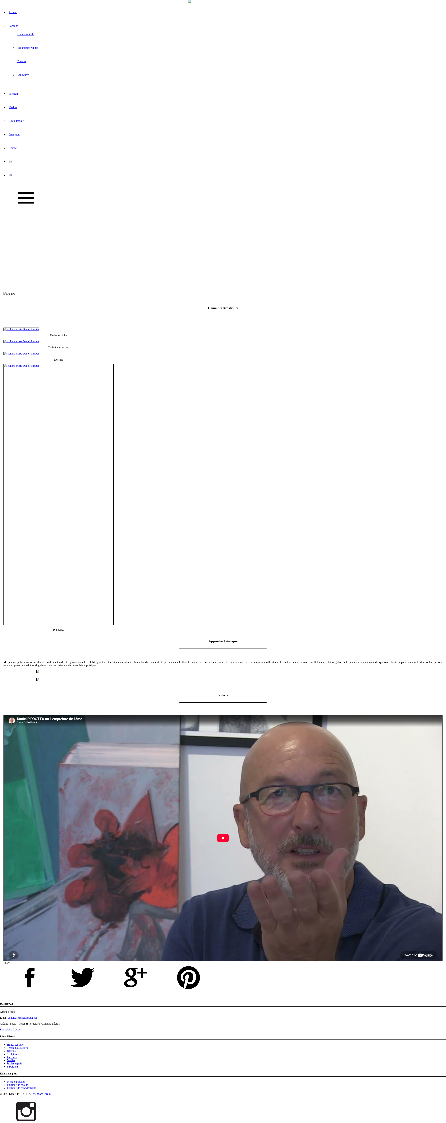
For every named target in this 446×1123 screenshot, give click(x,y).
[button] (223, 284)
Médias (13, 107)
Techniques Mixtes (27, 47)
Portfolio (13, 25)
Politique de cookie (17, 1084)
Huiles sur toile (25, 34)
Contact (13, 147)
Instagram (14, 134)
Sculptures (23, 74)
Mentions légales (16, 1081)
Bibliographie (16, 120)
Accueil (13, 12)
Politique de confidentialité (21, 1087)
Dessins (21, 61)
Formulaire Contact (10, 1029)
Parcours (13, 93)
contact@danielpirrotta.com (23, 1017)
